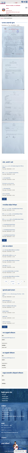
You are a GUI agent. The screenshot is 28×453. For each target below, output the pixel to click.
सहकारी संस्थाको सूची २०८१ (7, 300)
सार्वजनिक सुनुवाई (5, 412)
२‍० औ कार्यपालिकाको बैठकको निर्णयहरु (8, 235)
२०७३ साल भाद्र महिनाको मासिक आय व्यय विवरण (10, 271)
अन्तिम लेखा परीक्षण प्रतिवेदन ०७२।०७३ (9, 255)
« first (6, 281)
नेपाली (16, 2)
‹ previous (12, 281)
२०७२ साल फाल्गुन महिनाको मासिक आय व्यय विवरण (10, 250)
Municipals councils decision (8, 183)
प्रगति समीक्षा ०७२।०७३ (6, 265)
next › (13, 283)
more (5, 326)
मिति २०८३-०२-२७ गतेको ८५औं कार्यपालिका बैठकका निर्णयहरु (12, 208)
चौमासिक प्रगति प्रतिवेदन (7, 410)
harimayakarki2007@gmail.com (8, 337)
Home (2, 18)
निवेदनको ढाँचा (5, 400)
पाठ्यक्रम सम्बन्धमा (5, 311)
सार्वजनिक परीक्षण (5, 414)
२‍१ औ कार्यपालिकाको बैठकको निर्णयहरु (8, 229)
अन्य (4, 199)
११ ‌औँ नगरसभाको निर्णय (6, 188)
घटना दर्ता (4, 394)
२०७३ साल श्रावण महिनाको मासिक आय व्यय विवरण (10, 276)
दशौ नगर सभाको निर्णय (6, 193)
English (12, 2)
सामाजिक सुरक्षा (5, 396)
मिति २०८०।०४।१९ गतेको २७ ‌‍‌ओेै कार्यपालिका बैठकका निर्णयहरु (13, 219)
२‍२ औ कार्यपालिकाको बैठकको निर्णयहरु (8, 224)
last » (19, 283)
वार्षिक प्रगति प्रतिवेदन (6, 408)
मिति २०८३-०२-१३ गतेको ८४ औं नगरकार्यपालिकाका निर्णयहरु (12, 214)
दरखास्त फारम (4, 316)
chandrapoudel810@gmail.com (8, 357)
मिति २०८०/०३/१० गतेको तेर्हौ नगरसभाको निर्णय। (10, 172)
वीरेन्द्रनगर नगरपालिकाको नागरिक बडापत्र (9, 305)
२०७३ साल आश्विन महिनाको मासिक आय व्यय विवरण (10, 260)
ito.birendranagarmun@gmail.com (11, 432)
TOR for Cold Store (6, 321)
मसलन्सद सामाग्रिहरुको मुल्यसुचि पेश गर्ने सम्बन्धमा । (17, 15)
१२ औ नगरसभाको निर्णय (6, 178)
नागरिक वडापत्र (5, 398)
